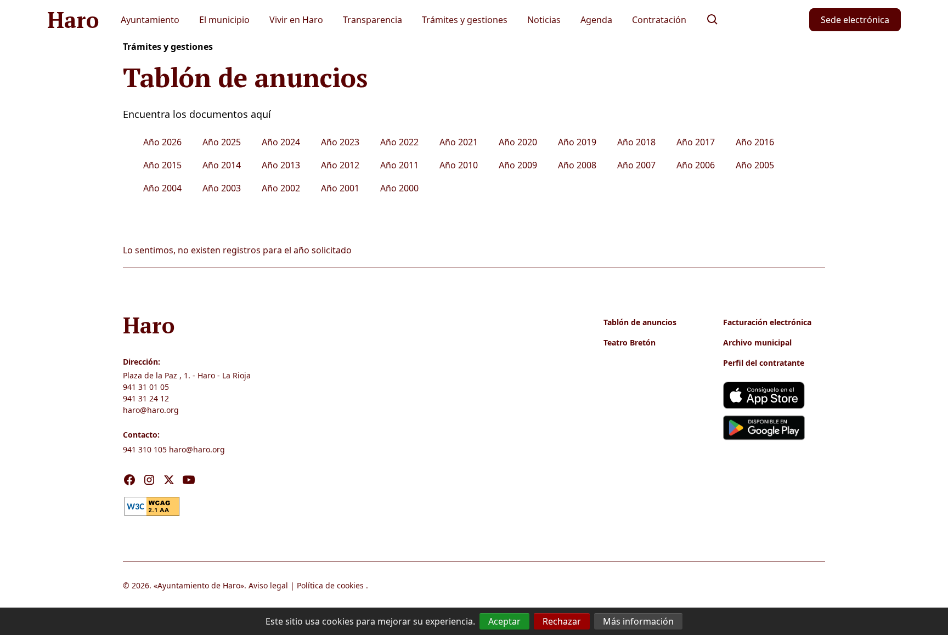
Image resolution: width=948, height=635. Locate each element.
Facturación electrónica (767, 322)
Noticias (544, 20)
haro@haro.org (151, 410)
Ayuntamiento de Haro (198, 585)
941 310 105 (145, 449)
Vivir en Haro (296, 20)
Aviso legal (268, 585)
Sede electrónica (855, 20)
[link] (152, 505)
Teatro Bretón (629, 342)
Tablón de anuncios (639, 322)
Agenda (596, 20)
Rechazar (562, 621)
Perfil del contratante (763, 363)
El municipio (224, 20)
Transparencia (372, 20)
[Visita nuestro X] (169, 479)
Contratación (659, 20)
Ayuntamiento (150, 20)
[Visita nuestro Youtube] (188, 479)
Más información (638, 621)
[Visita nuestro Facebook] (129, 479)
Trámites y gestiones (464, 20)
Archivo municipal (757, 342)
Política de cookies (330, 585)
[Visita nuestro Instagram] (149, 479)
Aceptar (504, 621)
